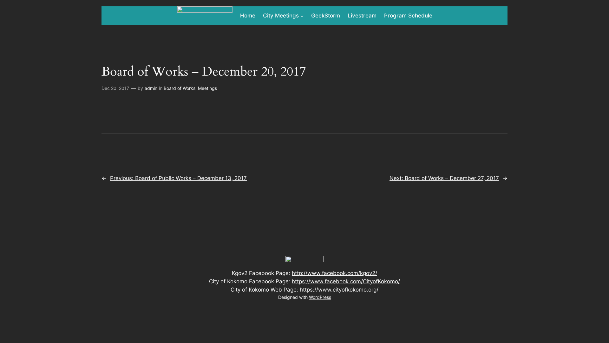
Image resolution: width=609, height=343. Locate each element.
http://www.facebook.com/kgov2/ (334, 273)
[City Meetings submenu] (302, 15)
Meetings (207, 88)
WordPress (320, 297)
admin (151, 88)
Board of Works (179, 88)
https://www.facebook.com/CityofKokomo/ (346, 281)
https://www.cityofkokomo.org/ (339, 289)
